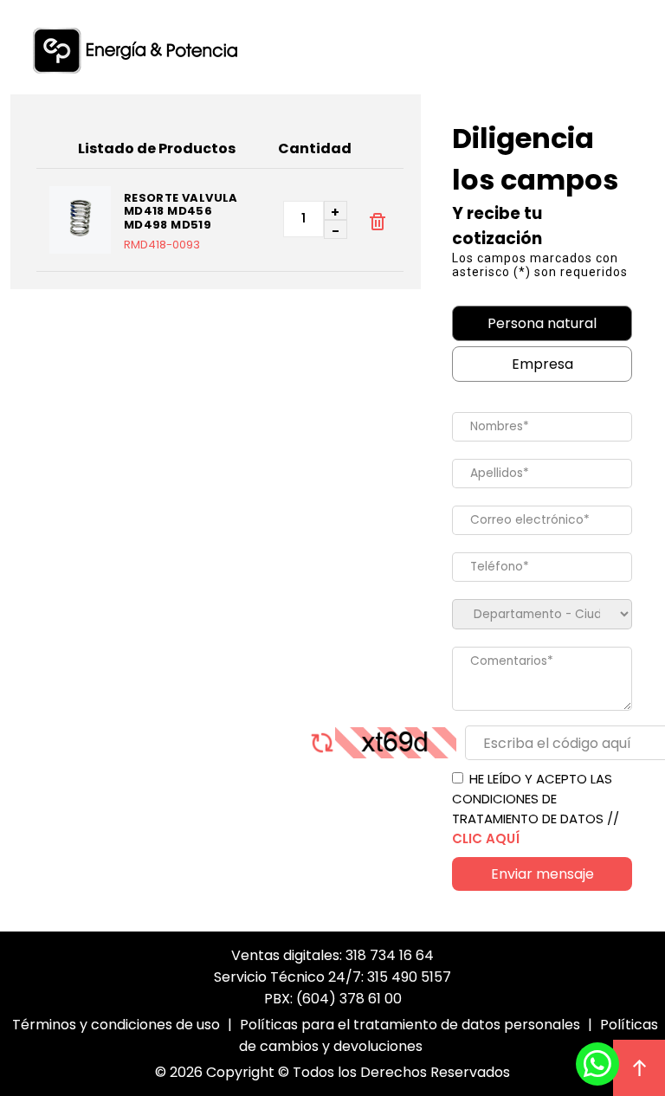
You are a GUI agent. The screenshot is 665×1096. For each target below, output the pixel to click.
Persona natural (542, 323)
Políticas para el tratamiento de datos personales (410, 1025)
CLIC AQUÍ (486, 838)
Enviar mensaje (542, 874)
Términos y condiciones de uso (116, 1025)
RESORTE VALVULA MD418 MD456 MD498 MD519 (181, 211)
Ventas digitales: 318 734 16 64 (332, 955)
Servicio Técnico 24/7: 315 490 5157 (332, 977)
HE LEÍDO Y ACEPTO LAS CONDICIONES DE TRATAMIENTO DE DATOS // (535, 809)
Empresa (542, 364)
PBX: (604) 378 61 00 (333, 999)
